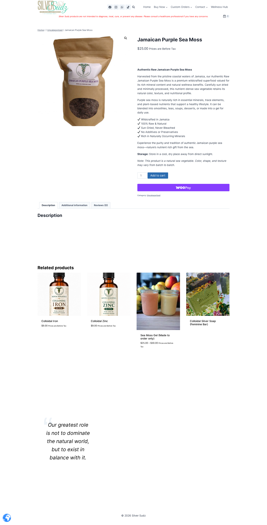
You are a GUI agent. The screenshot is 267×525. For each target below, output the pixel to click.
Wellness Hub (219, 6)
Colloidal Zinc (99, 321)
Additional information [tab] (74, 205)
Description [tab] (48, 205)
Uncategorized (153, 195)
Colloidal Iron (49, 321)
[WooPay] (183, 187)
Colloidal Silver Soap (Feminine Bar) (203, 323)
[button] (125, 38)
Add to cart (157, 175)
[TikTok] (128, 7)
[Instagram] (116, 7)
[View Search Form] (133, 7)
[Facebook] (110, 7)
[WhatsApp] (122, 7)
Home (147, 6)
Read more (196, 334)
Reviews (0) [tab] (101, 205)
